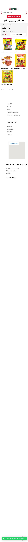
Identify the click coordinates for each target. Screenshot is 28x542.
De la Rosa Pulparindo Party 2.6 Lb (20, 52)
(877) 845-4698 (11, 177)
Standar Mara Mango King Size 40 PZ (20, 68)
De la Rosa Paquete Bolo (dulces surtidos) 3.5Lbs (7, 52)
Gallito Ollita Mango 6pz (7, 68)
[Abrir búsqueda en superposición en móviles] (14, 13)
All (13, 31)
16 (6, 31)
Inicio (2, 24)
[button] (14, 538)
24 (10, 31)
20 (8, 31)
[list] (3, 34)
